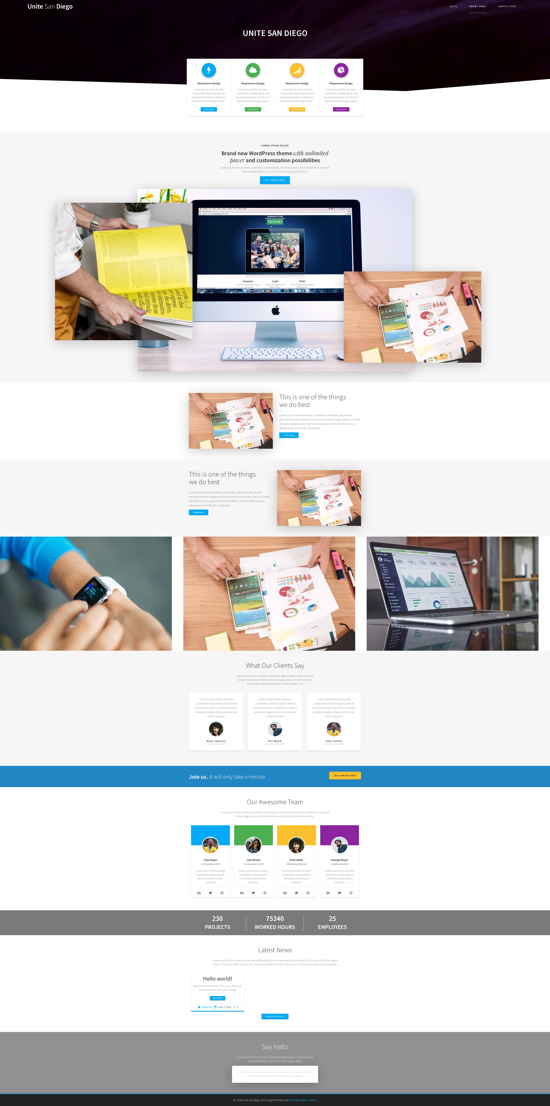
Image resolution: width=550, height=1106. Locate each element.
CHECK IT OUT (275, 596)
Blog (453, 6)
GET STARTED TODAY (345, 775)
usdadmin (206, 1007)
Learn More (198, 512)
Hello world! (217, 978)
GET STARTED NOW (275, 180)
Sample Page (507, 6)
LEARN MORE (209, 109)
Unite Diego (50, 6)
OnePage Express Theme (302, 1100)
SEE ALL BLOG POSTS (275, 1016)
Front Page (477, 6)
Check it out (92, 596)
